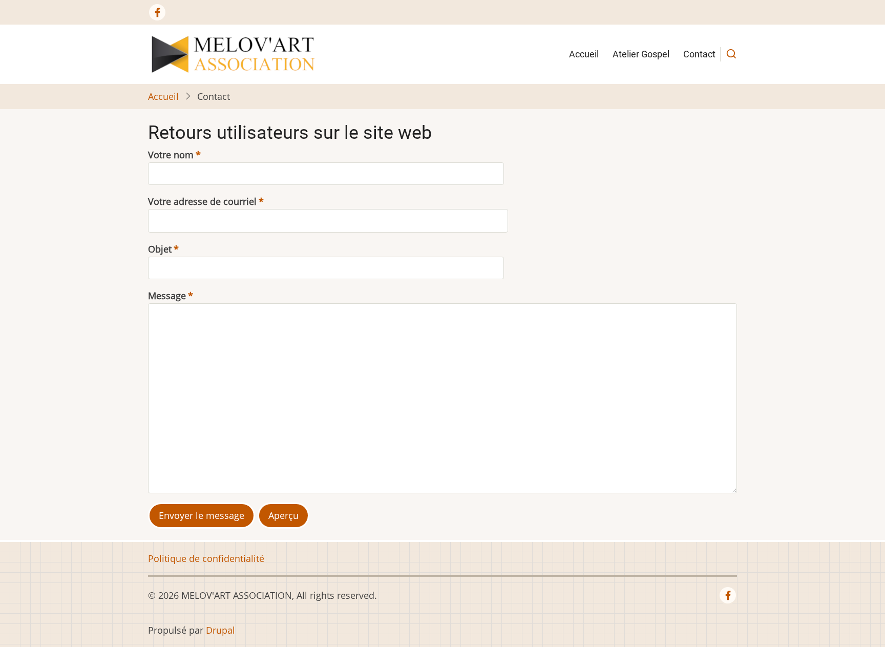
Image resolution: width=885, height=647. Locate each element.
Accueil (584, 54)
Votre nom (171, 155)
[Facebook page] (157, 12)
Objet (160, 249)
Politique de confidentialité (206, 558)
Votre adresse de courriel (202, 201)
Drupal (220, 630)
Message (167, 295)
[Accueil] (233, 53)
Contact (699, 54)
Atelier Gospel (641, 54)
